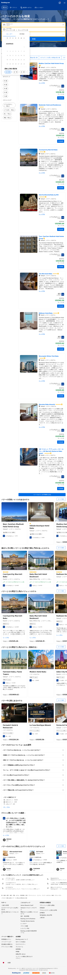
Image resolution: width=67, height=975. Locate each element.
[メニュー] (64, 3)
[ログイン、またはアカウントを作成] (60, 3)
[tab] (9, 34)
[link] (9, 80)
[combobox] (34, 25)
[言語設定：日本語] (3, 963)
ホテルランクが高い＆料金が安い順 (50, 57)
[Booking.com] (5, 2)
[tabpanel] (15, 55)
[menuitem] (4, 7)
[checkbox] (24, 47)
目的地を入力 (9, 24)
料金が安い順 (34, 57)
